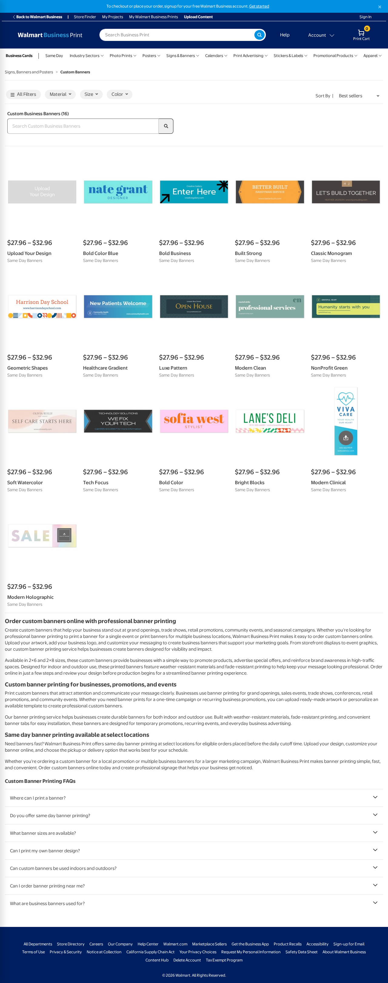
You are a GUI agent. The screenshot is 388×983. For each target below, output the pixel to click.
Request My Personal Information (251, 952)
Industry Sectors (84, 55)
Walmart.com (175, 944)
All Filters (26, 94)
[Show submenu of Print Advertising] (266, 55)
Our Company (120, 944)
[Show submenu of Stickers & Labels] (306, 55)
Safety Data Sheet (302, 952)
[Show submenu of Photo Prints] (135, 55)
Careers (96, 944)
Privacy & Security (66, 952)
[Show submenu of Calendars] (226, 55)
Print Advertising (248, 55)
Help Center (148, 944)
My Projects (112, 17)
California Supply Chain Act (150, 952)
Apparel (370, 55)
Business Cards (19, 55)
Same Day (54, 55)
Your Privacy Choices (197, 952)
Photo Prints (121, 55)
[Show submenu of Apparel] (380, 55)
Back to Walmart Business (39, 17)
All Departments (38, 944)
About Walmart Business (344, 952)
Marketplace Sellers (209, 944)
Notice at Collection (104, 952)
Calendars (214, 55)
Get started (259, 6)
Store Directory (71, 944)
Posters (149, 55)
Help (284, 35)
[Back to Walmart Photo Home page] (50, 35)
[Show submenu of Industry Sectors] (102, 55)
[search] (166, 126)
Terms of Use (33, 952)
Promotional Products (333, 55)
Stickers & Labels (288, 55)
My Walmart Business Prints (153, 17)
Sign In (366, 17)
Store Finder (85, 17)
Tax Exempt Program (224, 960)
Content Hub (157, 960)
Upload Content (198, 17)
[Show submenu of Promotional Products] (356, 55)
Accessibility (317, 944)
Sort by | (324, 96)
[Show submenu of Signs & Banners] (197, 55)
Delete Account (187, 960)
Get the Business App (250, 944)
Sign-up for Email (348, 944)
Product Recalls (288, 944)
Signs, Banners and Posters (29, 72)
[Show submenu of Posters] (159, 55)
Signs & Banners (180, 55)
